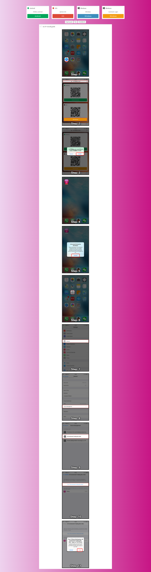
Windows (88, 16)
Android (38, 16)
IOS (63, 16)
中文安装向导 (82, 22)
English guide (69, 22)
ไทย (75, 22)
